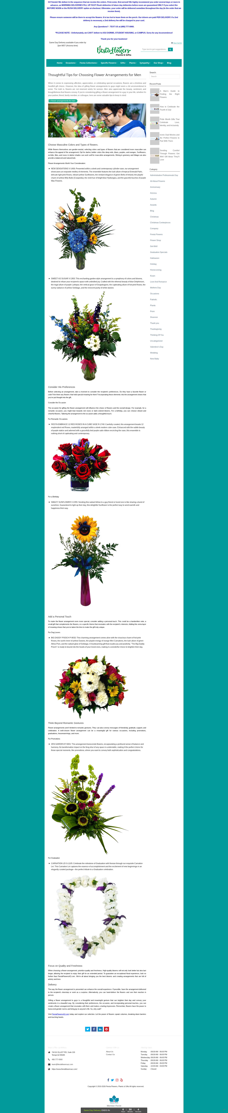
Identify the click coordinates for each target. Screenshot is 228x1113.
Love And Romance (158, 282)
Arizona (153, 193)
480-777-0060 (57, 1059)
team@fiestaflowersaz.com (62, 1064)
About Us (109, 1052)
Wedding (154, 353)
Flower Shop (155, 240)
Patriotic (153, 300)
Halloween (154, 258)
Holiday (153, 264)
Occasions (154, 294)
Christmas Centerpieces (160, 223)
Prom (152, 311)
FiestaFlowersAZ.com (60, 1014)
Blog (169, 63)
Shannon (154, 317)
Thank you (154, 323)
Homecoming (155, 270)
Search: (153, 73)
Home (59, 63)
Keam (152, 276)
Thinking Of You (157, 335)
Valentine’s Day (156, 347)
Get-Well (153, 246)
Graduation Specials (158, 252)
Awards (153, 205)
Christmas (154, 217)
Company (154, 228)
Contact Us (110, 1054)
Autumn (153, 199)
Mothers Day (155, 288)
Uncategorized (156, 341)
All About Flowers (157, 181)
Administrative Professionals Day (164, 175)
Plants (152, 305)
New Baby (154, 359)
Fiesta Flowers (156, 234)
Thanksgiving (156, 329)
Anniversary (155, 187)
